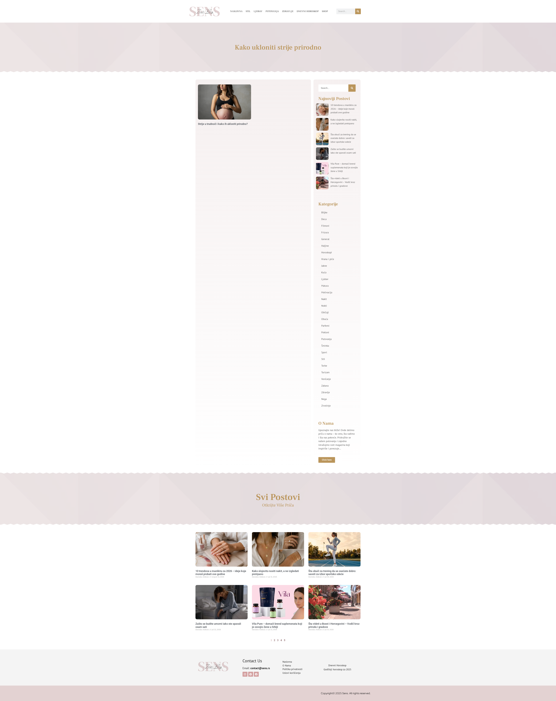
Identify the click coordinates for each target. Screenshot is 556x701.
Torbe (324, 365)
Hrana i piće (327, 259)
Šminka (325, 345)
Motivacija (326, 292)
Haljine (325, 245)
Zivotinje (326, 405)
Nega (324, 399)
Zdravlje (287, 11)
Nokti (324, 305)
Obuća (324, 319)
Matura (325, 285)
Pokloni (325, 332)
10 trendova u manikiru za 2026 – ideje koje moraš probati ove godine (343, 109)
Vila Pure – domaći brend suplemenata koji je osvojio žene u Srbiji (344, 167)
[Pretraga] (358, 11)
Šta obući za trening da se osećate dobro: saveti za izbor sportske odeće (343, 138)
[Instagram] (245, 674)
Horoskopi (326, 252)
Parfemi (325, 325)
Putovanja (272, 11)
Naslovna (236, 11)
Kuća (323, 272)
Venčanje (326, 379)
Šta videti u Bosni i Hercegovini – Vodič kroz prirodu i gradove (343, 182)
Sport (324, 352)
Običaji (325, 312)
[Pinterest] (250, 674)
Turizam (325, 372)
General (325, 239)
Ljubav (258, 11)
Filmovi (325, 225)
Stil (248, 11)
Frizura (325, 232)
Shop (325, 11)
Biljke (324, 212)
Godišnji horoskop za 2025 (337, 669)
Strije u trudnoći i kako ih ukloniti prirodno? (223, 123)
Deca (324, 219)
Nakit (324, 299)
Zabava (325, 385)
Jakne (324, 265)
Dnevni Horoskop (308, 11)
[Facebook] (256, 674)
